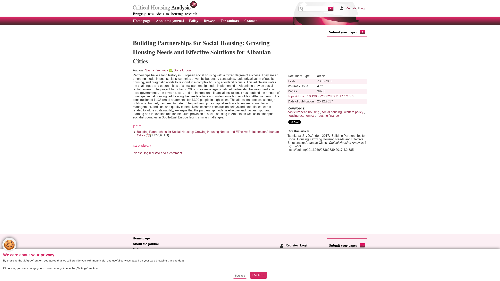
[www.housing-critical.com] (164, 5)
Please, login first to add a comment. (158, 153)
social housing (332, 112)
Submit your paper (343, 31)
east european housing (303, 112)
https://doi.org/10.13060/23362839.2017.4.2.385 (321, 96)
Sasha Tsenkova (156, 70)
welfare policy (353, 112)
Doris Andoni (183, 70)
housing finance (328, 115)
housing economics (301, 115)
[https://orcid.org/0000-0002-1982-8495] (170, 70)
